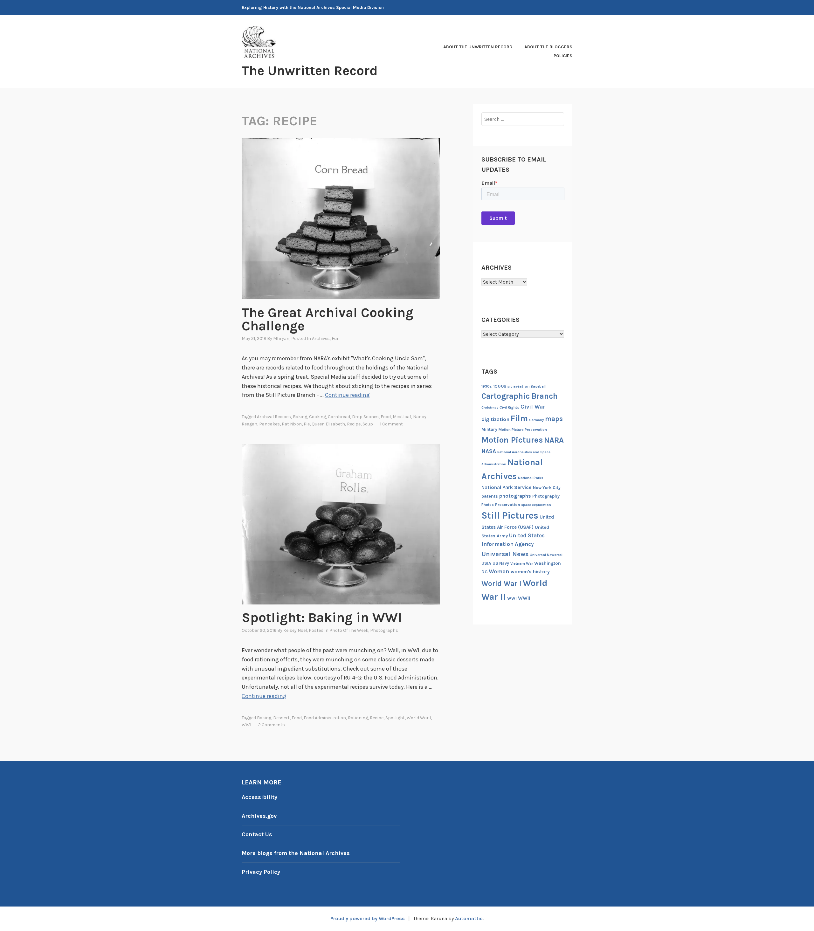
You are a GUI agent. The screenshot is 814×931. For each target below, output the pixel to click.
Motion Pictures (512, 440)
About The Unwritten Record (477, 47)
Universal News (504, 554)
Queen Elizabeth (328, 424)
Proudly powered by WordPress (367, 918)
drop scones (365, 416)
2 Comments (271, 725)
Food (386, 416)
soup (367, 424)
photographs (515, 496)
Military (489, 429)
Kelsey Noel (295, 630)
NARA (554, 440)
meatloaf (402, 416)
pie (307, 424)
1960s (499, 386)
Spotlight (395, 718)
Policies (563, 56)
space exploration (536, 505)
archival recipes (274, 416)
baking (300, 416)
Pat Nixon (292, 424)
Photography (546, 496)
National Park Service (506, 487)
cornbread (339, 416)
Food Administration (325, 718)
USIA (486, 563)
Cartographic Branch (519, 396)
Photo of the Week (348, 630)
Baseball (538, 386)
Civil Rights (509, 407)
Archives (321, 338)
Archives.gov (259, 815)
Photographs (384, 630)
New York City (547, 487)
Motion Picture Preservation (523, 429)
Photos (487, 504)
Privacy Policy (261, 871)
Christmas (489, 407)
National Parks (530, 478)
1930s (486, 386)
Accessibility (259, 797)
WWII (524, 598)
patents (489, 496)
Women (499, 571)
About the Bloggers (548, 47)
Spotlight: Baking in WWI (322, 617)
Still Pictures (509, 515)
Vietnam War (521, 563)
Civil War (533, 406)
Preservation (507, 504)
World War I (419, 718)
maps (554, 419)
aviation (521, 386)
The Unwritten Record (310, 71)
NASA (488, 451)
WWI (246, 725)
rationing (358, 718)
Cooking (317, 416)
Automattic (469, 918)
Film (519, 418)
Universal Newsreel (546, 555)
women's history (530, 572)
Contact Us (257, 834)
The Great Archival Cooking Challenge (327, 319)
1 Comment (391, 424)
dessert (281, 718)
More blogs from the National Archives (296, 853)
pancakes (269, 424)
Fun (336, 338)
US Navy (501, 563)
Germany (536, 420)
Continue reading (347, 394)
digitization (495, 419)
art (509, 386)
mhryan (281, 338)
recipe (354, 424)
